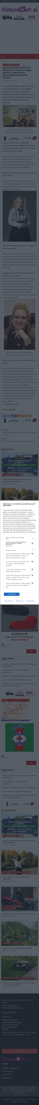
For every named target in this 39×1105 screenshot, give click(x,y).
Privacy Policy (30, 601)
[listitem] (19, 538)
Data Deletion (9, 601)
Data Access (19, 601)
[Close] (35, 504)
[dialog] (19, 552)
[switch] (31, 543)
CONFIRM (11, 594)
